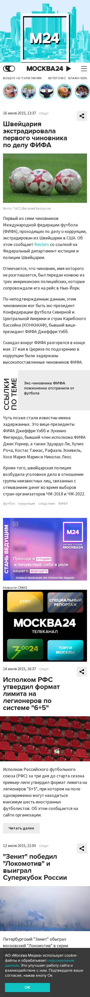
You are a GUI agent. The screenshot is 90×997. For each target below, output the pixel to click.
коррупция (26, 503)
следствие (46, 503)
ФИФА (63, 503)
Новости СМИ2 (15, 588)
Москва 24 (45, 69)
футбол (9, 503)
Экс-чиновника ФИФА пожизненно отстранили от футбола (49, 388)
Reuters (41, 244)
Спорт (44, 113)
